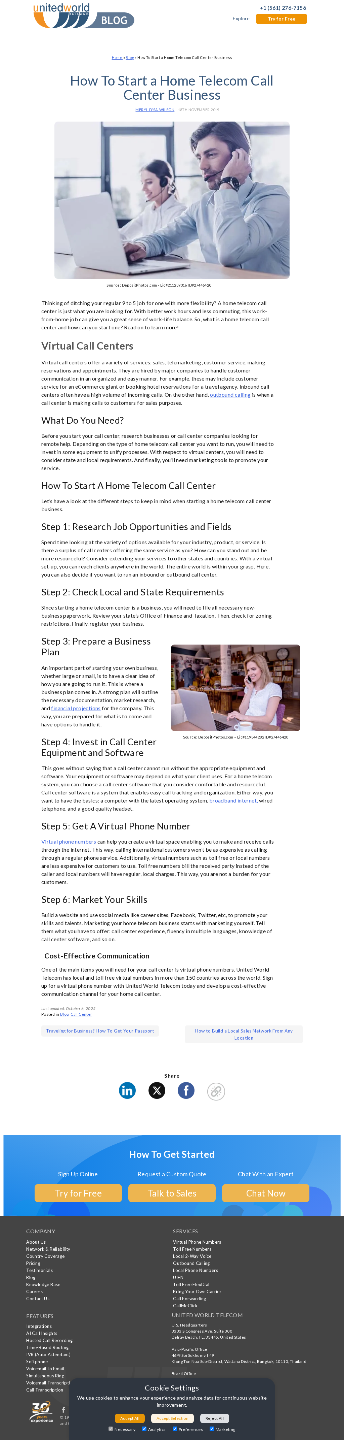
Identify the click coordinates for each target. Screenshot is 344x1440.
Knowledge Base (43, 1284)
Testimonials (39, 1270)
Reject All (215, 1418)
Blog (130, 57)
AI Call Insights (41, 1333)
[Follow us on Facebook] (63, 1411)
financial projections (75, 708)
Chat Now (266, 1193)
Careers (34, 1291)
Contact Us (37, 1298)
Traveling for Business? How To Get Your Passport (100, 1031)
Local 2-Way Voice (192, 1256)
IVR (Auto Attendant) (48, 1354)
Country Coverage (45, 1256)
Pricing (33, 1263)
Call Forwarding (189, 1298)
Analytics (157, 1429)
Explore (241, 18)
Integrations (39, 1326)
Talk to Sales (172, 1193)
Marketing (225, 1429)
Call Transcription (44, 1390)
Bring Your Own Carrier (197, 1291)
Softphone (37, 1361)
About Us (36, 1242)
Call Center (81, 1014)
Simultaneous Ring (45, 1375)
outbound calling (230, 394)
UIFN (178, 1277)
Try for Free (282, 19)
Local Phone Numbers (195, 1270)
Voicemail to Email (45, 1368)
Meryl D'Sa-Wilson (154, 109)
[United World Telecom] (84, 15)
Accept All (129, 1418)
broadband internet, (233, 800)
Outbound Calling (191, 1263)
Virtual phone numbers (68, 841)
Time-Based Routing (47, 1347)
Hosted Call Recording (49, 1340)
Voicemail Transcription (50, 1382)
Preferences (191, 1429)
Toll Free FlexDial (191, 1284)
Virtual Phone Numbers (197, 1242)
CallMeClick (185, 1305)
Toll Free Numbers (192, 1249)
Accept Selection (172, 1418)
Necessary (125, 1429)
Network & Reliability (48, 1249)
